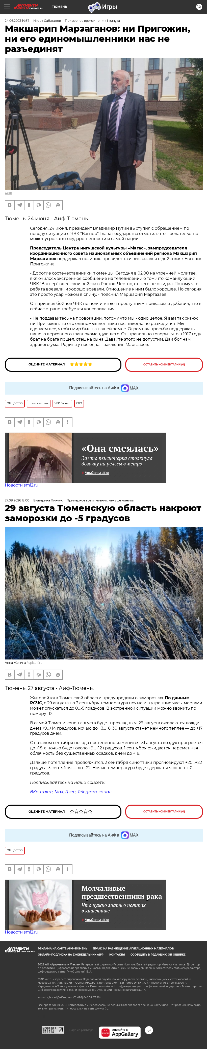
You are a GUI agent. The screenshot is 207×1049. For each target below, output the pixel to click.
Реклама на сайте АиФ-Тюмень (62, 948)
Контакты (117, 954)
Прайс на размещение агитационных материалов (133, 948)
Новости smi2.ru (21, 485)
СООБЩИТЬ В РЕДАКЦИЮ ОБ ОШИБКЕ (158, 954)
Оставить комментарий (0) (164, 364)
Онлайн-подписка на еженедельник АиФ (71, 954)
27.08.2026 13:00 (17, 500)
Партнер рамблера (81, 1030)
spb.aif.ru (35, 663)
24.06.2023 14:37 (17, 21)
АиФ (8, 193)
